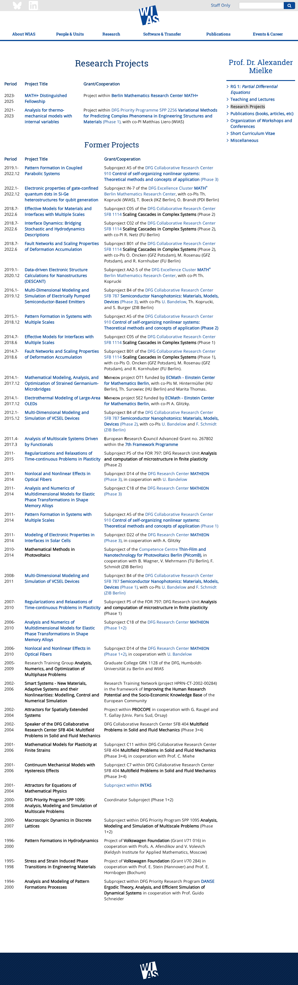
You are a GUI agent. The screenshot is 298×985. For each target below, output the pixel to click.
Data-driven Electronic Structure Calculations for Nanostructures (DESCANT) (56, 275)
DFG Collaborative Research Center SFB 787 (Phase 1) (161, 581)
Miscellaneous (244, 140)
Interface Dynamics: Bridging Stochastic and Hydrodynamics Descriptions (55, 228)
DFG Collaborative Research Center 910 (161, 322)
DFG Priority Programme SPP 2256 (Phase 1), (150, 115)
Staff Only (220, 5)
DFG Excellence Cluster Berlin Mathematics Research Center (155, 191)
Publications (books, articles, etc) (261, 113)
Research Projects (247, 106)
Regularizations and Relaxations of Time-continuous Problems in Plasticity (62, 456)
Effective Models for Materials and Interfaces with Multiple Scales (58, 211)
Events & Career (268, 34)
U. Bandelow (174, 301)
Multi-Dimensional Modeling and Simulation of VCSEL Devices (57, 415)
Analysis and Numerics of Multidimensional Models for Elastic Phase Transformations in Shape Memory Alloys (60, 496)
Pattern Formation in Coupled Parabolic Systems (53, 170)
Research (111, 34)
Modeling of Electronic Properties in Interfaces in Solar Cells (60, 537)
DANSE (207, 881)
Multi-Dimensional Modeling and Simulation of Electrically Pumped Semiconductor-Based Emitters (57, 295)
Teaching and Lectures (252, 99)
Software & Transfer (162, 34)
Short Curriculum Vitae (252, 133)
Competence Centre (155, 552)
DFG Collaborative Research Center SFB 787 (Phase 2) (161, 418)
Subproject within (128, 785)
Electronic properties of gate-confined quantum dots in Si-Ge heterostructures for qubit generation (61, 193)
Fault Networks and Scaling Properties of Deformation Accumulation (62, 246)
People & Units (70, 34)
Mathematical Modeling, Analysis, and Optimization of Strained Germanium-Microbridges (62, 383)
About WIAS (23, 34)
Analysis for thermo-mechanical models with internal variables (48, 115)
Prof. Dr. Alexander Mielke (261, 66)
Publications (218, 34)
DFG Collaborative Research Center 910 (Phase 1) (161, 520)
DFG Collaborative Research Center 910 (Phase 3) (161, 173)
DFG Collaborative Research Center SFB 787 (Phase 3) (161, 295)
